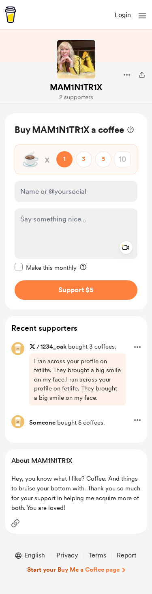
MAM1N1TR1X (76, 87)
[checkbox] (46, 267)
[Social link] (15, 523)
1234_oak (53, 346)
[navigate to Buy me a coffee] (10, 15)
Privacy (67, 555)
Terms (97, 555)
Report (126, 555)
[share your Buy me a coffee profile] (142, 74)
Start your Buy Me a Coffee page (73, 569)
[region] (76, 211)
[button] (142, 16)
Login (123, 15)
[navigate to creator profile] (76, 59)
